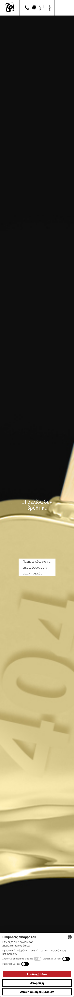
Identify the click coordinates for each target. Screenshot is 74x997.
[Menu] (64, 8)
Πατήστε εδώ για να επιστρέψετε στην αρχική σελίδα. (36, 567)
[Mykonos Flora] (10, 8)
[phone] (27, 8)
